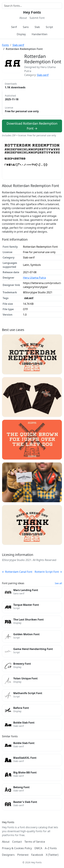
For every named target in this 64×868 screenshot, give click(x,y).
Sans (26, 27)
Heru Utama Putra (34, 277)
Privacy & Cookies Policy (17, 848)
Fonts (5, 45)
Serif (14, 27)
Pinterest (23, 855)
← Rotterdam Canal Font (17, 572)
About (23, 18)
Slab (37, 27)
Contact (17, 841)
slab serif (28, 298)
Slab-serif (18, 45)
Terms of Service (34, 841)
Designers (8, 855)
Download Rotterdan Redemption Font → (32, 126)
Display (21, 34)
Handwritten (39, 34)
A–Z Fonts (51, 848)
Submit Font (37, 18)
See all (58, 583)
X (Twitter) (52, 855)
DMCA (38, 848)
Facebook (37, 855)
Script (49, 27)
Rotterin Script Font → (48, 572)
